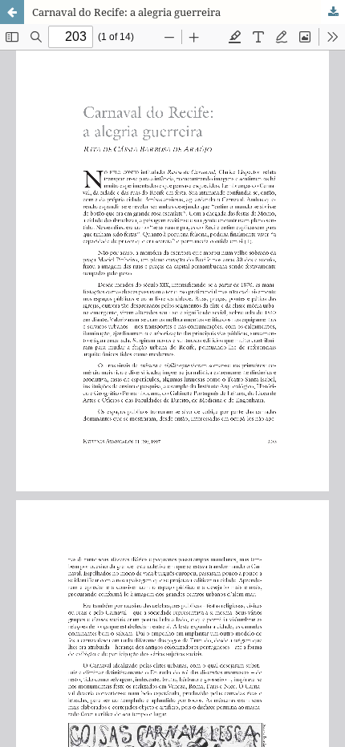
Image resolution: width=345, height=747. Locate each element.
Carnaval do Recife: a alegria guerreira (126, 12)
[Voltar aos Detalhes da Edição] (12, 12)
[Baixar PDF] (333, 12)
